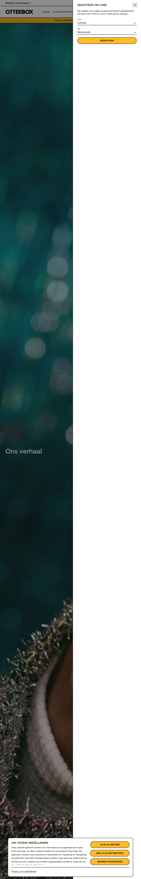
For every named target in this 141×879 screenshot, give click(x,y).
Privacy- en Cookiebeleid (23, 871)
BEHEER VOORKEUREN (110, 861)
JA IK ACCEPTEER (110, 844)
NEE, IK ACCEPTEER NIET (110, 853)
